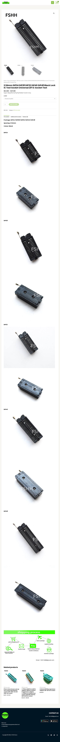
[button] (54, 13)
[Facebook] (51, 735)
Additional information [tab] (16, 116)
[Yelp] (48, 735)
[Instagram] (57, 735)
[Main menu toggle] (52, 2)
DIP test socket (20, 80)
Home (5, 80)
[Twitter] (54, 735)
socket (5, 95)
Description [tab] (6, 116)
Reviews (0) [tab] (25, 116)
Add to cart (13, 104)
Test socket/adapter (11, 80)
